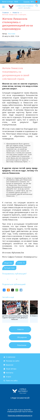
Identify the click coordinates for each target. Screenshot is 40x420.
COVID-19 (21, 263)
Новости (16, 12)
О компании (10, 357)
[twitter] (17, 403)
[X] (12, 290)
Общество (8, 263)
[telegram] (22, 403)
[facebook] (7, 403)
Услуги (8, 377)
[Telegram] (21, 290)
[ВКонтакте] (4, 290)
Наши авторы (11, 369)
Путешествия (9, 268)
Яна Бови (11, 34)
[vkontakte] (27, 403)
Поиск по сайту (11, 380)
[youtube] (32, 403)
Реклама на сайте (12, 361)
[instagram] (12, 403)
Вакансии (9, 365)
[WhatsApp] (17, 290)
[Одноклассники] (8, 290)
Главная (5, 12)
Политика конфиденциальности (20, 415)
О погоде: (27, 2)
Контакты (9, 373)
